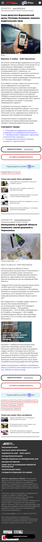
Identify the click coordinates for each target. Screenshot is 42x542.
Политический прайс (11, 469)
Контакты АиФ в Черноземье (14, 450)
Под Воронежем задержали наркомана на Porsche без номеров (21, 136)
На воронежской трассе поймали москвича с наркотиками (18, 140)
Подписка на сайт (10, 453)
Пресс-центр (25, 453)
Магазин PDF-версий (11, 462)
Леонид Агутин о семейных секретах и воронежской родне (22, 189)
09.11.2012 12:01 (6, 8)
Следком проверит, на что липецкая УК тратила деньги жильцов (22, 418)
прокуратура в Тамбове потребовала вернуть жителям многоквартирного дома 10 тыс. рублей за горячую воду (20, 367)
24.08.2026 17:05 (6, 220)
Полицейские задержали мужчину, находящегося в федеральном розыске (20, 132)
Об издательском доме (12, 456)
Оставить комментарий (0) (21, 157)
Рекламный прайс (10, 447)
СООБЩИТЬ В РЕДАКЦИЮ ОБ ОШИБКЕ (17, 472)
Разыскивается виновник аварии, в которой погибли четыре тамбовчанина (24, 195)
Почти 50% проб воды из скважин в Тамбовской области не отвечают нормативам (24, 431)
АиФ (17, 261)
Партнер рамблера (30, 532)
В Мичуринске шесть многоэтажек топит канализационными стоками (23, 425)
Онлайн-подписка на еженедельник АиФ (20, 459)
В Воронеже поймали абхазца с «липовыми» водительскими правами (24, 208)
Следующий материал (20, 536)
